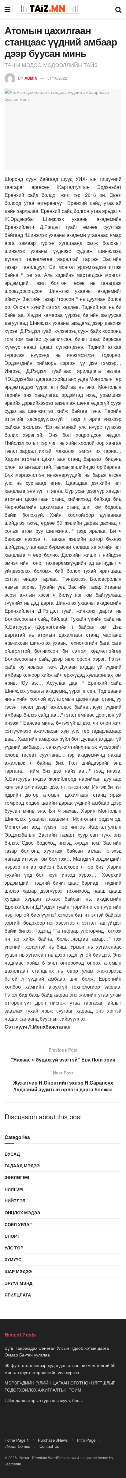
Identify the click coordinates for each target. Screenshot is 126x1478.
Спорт (12, 1236)
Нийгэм (14, 1189)
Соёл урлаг (18, 1224)
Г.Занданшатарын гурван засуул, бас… (44, 1400)
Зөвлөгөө (17, 1177)
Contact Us (49, 1446)
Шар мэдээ (18, 1271)
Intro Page (86, 1440)
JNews (23, 1457)
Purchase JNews (53, 1440)
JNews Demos (17, 1446)
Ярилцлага (18, 1295)
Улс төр (14, 1248)
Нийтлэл (15, 1200)
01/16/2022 (57, 78)
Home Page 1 (17, 1440)
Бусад (12, 1154)
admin (30, 78)
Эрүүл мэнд (18, 1283)
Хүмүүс (13, 1259)
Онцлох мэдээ (22, 1212)
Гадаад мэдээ (22, 1165)
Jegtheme (13, 1463)
